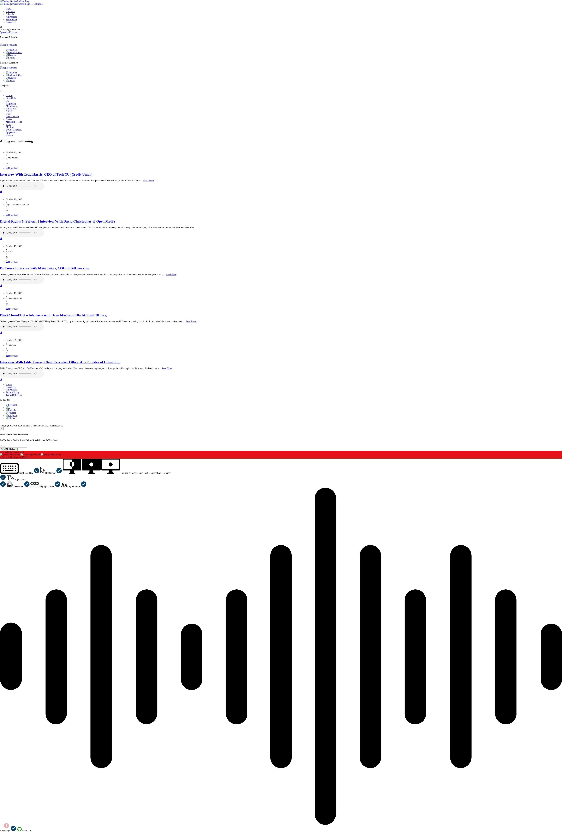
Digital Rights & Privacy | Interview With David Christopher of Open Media (57, 221)
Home (9, 9)
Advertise (10, 14)
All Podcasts (11, 17)
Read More (148, 180)
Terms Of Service (14, 395)
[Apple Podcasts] (8, 45)
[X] (8, 407)
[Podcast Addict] (14, 52)
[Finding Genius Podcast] (15, 1)
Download (13, 168)
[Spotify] (10, 57)
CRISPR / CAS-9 (11, 110)
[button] (20, 473)
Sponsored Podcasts (9, 32)
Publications (11, 19)
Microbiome (11, 106)
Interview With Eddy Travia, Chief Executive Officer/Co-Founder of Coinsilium (60, 362)
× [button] (0, 457)
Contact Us (11, 22)
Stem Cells (11, 98)
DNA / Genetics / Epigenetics (14, 131)
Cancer (9, 95)
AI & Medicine (10, 125)
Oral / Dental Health (12, 115)
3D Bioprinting (11, 102)
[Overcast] (11, 55)
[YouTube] (11, 50)
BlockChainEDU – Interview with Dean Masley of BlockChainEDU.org (53, 315)
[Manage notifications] (6, 825)
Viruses (9, 135)
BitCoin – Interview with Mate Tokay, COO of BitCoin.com (44, 268)
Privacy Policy (12, 392)
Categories (38, 4)
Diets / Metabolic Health (14, 120)
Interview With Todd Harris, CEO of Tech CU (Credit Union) (46, 174)
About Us (10, 11)
